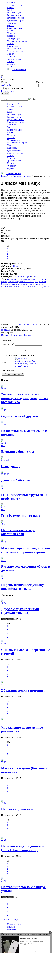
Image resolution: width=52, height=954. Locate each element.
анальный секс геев (30, 279)
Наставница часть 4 (17, 809)
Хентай (10, 61)
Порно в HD (13, 2)
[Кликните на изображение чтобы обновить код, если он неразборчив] (26, 367)
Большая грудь (14, 12)
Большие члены (14, 15)
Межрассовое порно (17, 41)
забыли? (6, 85)
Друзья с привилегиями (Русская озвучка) (20, 611)
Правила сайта (14, 924)
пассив (16, 279)
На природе (12, 46)
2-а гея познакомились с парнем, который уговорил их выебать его (24, 398)
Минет (10, 43)
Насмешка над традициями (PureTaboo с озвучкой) (22, 848)
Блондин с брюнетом (17, 451)
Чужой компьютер (14, 88)
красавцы (22, 284)
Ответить (5, 335)
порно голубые (15, 281)
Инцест (10, 30)
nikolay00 (5, 330)
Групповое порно (15, 18)
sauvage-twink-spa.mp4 (26, 324)
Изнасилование (14, 28)
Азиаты (10, 7)
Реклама (11, 927)
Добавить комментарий (13, 374)
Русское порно (14, 48)
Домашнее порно (15, 20)
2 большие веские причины (23, 690)
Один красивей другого (19, 416)
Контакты (12, 929)
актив (10, 279)
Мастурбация (13, 38)
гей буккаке (43, 286)
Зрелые (10, 25)
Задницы (11, 23)
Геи (34, 276)
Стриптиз (11, 56)
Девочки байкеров (15, 480)
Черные (10, 66)
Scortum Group (10, 919)
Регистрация (7, 91)
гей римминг (15, 286)
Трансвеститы (14, 59)
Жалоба (27, 335)
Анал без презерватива (34, 281)
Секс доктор (10, 466)
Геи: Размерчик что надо (20, 515)
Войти (5, 94)
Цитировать (17, 335)
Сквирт (10, 54)
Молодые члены (9, 284)
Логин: (4, 82)
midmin (14, 266)
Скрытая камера (15, 51)
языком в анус (29, 286)
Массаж (11, 36)
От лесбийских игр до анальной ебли (18, 532)
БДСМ (10, 10)
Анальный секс (14, 5)
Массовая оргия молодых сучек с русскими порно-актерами (26, 550)
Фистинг (11, 64)
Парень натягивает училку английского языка (22, 586)
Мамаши (11, 33)
